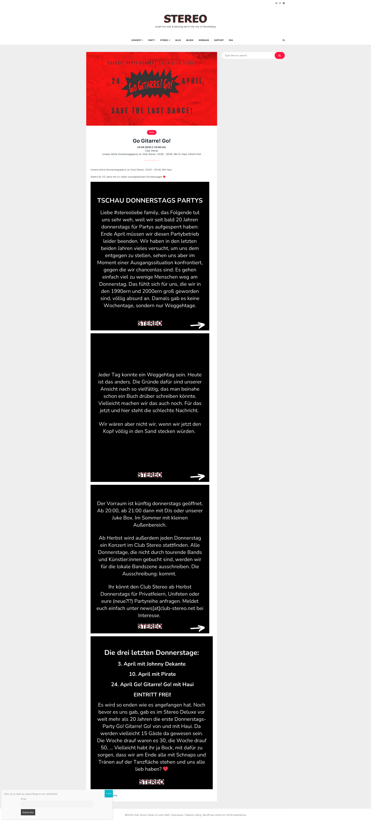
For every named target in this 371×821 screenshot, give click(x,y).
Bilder (189, 40)
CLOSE (109, 793)
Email (23, 799)
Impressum (177, 814)
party (114, 795)
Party (151, 40)
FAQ (231, 40)
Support (219, 40)
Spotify (284, 3)
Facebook (280, 3)
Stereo (164, 40)
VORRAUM (204, 40)
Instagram (276, 3)
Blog (178, 40)
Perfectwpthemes (236, 814)
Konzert (136, 40)
